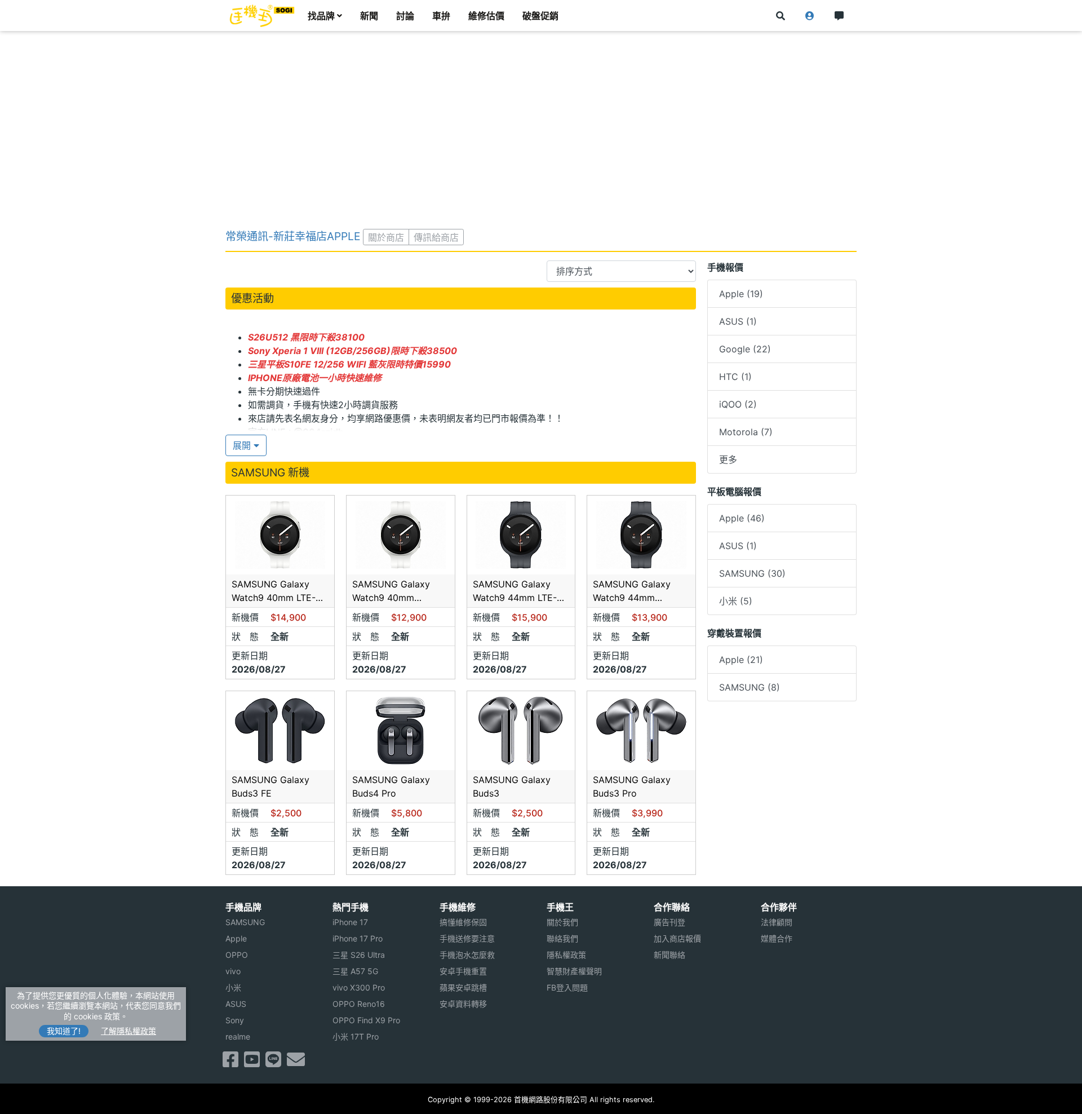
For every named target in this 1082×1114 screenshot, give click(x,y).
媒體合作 (776, 938)
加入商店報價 (677, 938)
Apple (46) (742, 518)
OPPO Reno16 (358, 1004)
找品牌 (321, 15)
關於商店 (386, 237)
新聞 (369, 15)
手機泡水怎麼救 (467, 955)
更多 (728, 459)
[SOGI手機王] (262, 16)
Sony (234, 1020)
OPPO (236, 955)
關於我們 (562, 922)
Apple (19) (741, 293)
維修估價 (486, 15)
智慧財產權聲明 (574, 971)
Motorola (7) (746, 431)
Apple (236, 938)
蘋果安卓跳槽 (463, 987)
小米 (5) (735, 601)
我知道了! (64, 1031)
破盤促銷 (540, 15)
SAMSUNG (245, 922)
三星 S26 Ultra (358, 955)
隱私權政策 (566, 955)
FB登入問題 (567, 987)
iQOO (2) (738, 404)
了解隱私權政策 (128, 1031)
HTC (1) (735, 376)
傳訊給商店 (436, 237)
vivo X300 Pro (358, 987)
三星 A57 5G (355, 971)
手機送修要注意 (467, 938)
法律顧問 (776, 922)
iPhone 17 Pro (357, 938)
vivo (233, 971)
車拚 (441, 15)
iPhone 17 (350, 922)
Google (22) (745, 349)
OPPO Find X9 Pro (366, 1020)
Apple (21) (741, 659)
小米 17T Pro (355, 1036)
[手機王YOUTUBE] (252, 1062)
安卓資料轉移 (463, 1004)
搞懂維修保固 (463, 922)
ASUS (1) (738, 321)
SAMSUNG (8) (749, 687)
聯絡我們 (562, 938)
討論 (405, 15)
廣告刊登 (669, 922)
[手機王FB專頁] (230, 1062)
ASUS (235, 1004)
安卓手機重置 (463, 971)
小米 (233, 987)
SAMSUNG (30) (752, 573)
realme (237, 1036)
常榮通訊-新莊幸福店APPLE (292, 236)
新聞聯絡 (669, 955)
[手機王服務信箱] (296, 1062)
